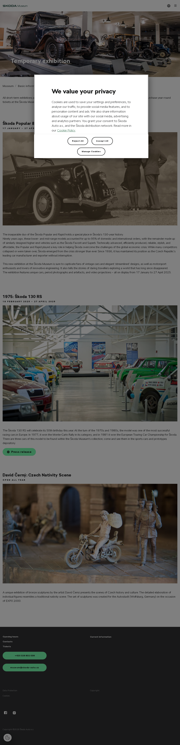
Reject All (77, 141)
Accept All (102, 141)
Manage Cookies (91, 151)
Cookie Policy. (66, 130)
